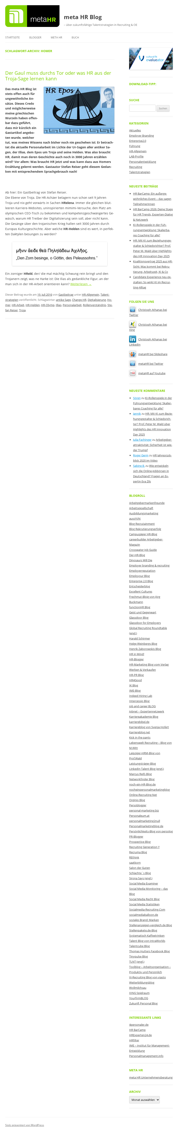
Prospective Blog (140, 842)
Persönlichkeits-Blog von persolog (151, 831)
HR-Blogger (136, 659)
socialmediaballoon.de (143, 915)
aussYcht (135, 518)
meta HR (56, 37)
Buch (75, 37)
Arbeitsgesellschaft (141, 508)
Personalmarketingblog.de (146, 826)
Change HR (79, 300)
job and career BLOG (142, 706)
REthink (134, 857)
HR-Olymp (47, 305)
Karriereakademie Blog (143, 717)
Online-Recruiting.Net (143, 795)
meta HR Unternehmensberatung (151, 1077)
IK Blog (133, 685)
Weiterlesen (81, 284)
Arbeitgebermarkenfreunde (147, 503)
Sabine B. (139, 466)
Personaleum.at (139, 816)
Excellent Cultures (140, 591)
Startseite (12, 37)
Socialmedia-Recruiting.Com (147, 909)
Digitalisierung (97, 300)
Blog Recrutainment (142, 524)
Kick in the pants (139, 737)
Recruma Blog (138, 852)
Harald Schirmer (139, 638)
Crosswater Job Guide (143, 550)
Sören (137, 398)
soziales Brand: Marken (144, 920)
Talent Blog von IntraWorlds (147, 941)
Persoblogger (137, 805)
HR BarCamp (137, 1030)
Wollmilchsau (137, 988)
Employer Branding (141, 135)
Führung (134, 146)
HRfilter (134, 1040)
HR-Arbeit (18, 305)
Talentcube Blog (139, 946)
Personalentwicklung (142, 162)
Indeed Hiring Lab (140, 696)
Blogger (35, 37)
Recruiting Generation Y (144, 847)
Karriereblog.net (139, 732)
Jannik (137, 414)
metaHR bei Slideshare (152, 354)
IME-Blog (135, 690)
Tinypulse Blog (138, 956)
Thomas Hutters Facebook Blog (149, 951)
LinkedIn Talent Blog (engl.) (146, 769)
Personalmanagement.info (146, 1056)
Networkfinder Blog (142, 779)
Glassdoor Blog (138, 618)
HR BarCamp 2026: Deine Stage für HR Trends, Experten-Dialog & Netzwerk (153, 214)
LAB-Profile (136, 156)
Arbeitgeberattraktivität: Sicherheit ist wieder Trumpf (152, 445)
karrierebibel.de (139, 722)
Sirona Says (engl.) (140, 878)
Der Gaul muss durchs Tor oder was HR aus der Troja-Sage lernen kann (58, 76)
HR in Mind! (136, 654)
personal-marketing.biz (144, 810)
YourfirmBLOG (138, 998)
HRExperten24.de (140, 1035)
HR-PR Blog (136, 675)
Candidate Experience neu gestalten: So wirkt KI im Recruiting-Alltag (152, 282)
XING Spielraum (139, 993)
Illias (58, 305)
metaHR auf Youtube (151, 373)
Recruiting (135, 167)
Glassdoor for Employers (145, 623)
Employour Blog (139, 576)
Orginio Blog (137, 800)
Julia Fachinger (142, 440)
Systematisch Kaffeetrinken (147, 936)
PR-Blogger (136, 836)
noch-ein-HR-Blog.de (142, 784)
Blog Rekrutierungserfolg (145, 529)
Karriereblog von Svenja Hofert (149, 727)
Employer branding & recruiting (149, 565)
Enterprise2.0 (137, 141)
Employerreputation (142, 571)
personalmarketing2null (144, 821)
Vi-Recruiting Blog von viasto (147, 977)
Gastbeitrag (65, 295)
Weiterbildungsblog (141, 982)
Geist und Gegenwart (142, 612)
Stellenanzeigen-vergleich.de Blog (150, 925)
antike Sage (63, 300)
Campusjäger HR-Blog (143, 534)
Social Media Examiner (143, 883)
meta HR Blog (83, 17)
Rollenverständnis (94, 305)
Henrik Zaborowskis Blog (145, 649)
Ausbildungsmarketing (143, 513)
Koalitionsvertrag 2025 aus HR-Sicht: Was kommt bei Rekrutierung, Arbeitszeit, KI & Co (153, 266)
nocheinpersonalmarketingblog (149, 790)
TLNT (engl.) (136, 962)
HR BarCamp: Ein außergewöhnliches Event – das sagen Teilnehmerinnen (152, 199)
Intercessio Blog (139, 701)
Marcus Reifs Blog (140, 774)
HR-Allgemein (90, 295)
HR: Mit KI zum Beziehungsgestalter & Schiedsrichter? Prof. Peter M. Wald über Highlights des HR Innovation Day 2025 (153, 424)
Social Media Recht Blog (144, 899)
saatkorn (135, 863)
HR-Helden (33, 305)
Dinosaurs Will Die (140, 560)
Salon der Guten (139, 868)
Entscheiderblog (139, 586)
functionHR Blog (139, 607)
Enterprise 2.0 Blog (141, 581)
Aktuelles (135, 130)
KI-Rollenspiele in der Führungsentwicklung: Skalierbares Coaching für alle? (151, 230)
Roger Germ (140, 455)
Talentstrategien (139, 172)
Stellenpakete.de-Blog (143, 930)
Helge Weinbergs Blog (143, 644)
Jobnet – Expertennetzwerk (146, 711)
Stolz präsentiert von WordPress (24, 1125)
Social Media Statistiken (144, 904)
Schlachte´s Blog (140, 873)
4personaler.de (138, 1025)
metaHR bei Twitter (150, 364)
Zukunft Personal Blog (143, 1003)
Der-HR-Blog (137, 555)
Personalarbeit (72, 305)
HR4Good (135, 680)
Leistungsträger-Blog (142, 763)
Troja (22, 310)
